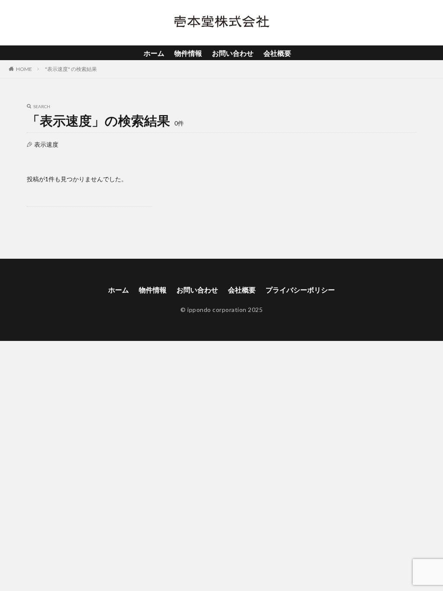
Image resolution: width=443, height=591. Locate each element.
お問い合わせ (233, 53)
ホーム (154, 53)
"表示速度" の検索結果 (71, 69)
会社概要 (277, 53)
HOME (24, 69)
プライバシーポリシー (300, 290)
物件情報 (188, 53)
